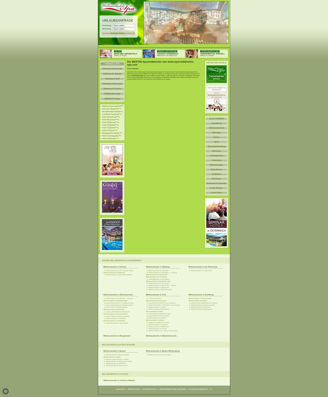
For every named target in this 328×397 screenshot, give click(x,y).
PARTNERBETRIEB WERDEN (173, 389)
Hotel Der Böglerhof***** (111, 109)
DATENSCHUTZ (149, 389)
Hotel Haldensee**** (110, 138)
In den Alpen (216, 192)
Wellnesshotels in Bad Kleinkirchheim (119, 275)
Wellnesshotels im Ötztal (154, 311)
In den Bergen (216, 188)
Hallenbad (216, 160)
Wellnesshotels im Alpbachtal (158, 327)
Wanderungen (216, 165)
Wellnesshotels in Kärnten (114, 267)
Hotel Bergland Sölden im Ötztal (159, 314)
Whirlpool (216, 151)
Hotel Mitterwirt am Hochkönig (158, 279)
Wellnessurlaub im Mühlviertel (113, 309)
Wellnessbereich (216, 128)
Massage (216, 132)
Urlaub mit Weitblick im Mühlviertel (118, 312)
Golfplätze (216, 174)
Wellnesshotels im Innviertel (115, 318)
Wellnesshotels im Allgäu (112, 357)
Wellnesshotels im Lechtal (157, 329)
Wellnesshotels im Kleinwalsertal (199, 298)
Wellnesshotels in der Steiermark (202, 267)
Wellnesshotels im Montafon (201, 307)
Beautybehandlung (216, 146)
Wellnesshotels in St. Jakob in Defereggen (163, 331)
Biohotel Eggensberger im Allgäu (117, 359)
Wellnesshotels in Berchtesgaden (117, 355)
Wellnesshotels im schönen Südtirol (119, 380)
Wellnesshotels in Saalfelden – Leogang (162, 273)
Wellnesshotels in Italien (115, 374)
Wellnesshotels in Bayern (114, 351)
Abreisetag (107, 29)
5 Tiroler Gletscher (154, 298)
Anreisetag (107, 25)
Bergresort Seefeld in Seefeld (158, 322)
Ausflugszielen (216, 155)
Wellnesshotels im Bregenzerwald (203, 305)
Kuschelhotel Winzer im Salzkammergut (120, 303)
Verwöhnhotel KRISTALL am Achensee (162, 303)
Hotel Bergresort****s (110, 120)
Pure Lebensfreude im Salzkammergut (119, 305)
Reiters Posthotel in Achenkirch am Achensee (164, 305)
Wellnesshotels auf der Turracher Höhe (119, 271)
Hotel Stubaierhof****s (111, 117)
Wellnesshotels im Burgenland (116, 336)
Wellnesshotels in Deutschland (118, 345)
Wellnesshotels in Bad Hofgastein (160, 290)
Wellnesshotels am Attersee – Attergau (119, 298)
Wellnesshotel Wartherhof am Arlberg (204, 303)
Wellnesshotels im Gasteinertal (156, 275)
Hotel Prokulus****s (109, 130)
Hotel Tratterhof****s (110, 128)
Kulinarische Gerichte (216, 183)
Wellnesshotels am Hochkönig (156, 277)
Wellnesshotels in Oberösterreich (118, 295)
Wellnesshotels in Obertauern (158, 287)
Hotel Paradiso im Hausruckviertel (118, 316)
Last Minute (216, 123)
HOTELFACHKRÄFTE (198, 389)
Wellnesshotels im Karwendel (158, 309)
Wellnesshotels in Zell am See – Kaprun (162, 285)
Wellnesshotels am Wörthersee (114, 273)
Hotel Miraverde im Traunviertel (117, 323)
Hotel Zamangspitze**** (111, 136)
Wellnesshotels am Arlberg (197, 301)
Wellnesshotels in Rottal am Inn (117, 365)
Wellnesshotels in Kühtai (157, 307)
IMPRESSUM (134, 389)
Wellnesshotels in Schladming (201, 271)
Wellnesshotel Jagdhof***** (113, 106)
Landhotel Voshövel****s (112, 114)
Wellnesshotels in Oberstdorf (116, 363)
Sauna (216, 137)
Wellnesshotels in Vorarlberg (201, 295)
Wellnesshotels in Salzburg (158, 267)
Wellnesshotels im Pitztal (157, 318)
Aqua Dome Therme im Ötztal (158, 316)
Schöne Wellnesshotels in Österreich (121, 260)
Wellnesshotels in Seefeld (155, 320)
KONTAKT (120, 389)
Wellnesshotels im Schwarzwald (159, 355)
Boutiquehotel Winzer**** (112, 133)
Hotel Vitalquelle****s (110, 125)
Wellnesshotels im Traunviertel (114, 321)
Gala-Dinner (216, 169)
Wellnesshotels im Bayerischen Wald (119, 361)
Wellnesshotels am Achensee (156, 301)
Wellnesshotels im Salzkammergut (115, 301)
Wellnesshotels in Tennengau (158, 283)
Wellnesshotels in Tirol (156, 295)
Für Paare (216, 179)
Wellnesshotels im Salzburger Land (158, 281)
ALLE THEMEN (216, 119)
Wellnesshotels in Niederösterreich (161, 336)
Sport (216, 142)
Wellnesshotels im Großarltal (158, 271)
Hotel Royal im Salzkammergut (116, 307)
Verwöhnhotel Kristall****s (112, 111)
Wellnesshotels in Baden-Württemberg (163, 351)
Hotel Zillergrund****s (110, 122)
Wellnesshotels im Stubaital (158, 325)
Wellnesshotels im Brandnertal (201, 309)
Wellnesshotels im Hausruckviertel (115, 314)
